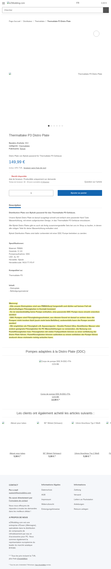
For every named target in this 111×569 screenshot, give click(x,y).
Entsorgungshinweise (50, 509)
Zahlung (77, 490)
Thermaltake (24, 146)
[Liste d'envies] (92, 3)
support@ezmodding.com (20, 493)
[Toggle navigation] (3, 2)
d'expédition (22, 559)
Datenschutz (46, 490)
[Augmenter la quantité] (50, 193)
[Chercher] (106, 10)
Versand (77, 495)
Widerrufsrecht (47, 504)
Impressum (46, 499)
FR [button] (77, 3)
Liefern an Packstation (83, 499)
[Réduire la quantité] (12, 193)
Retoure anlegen (81, 509)
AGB (43, 495)
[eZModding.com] (16, 3)
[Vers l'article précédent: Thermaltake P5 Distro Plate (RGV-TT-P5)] (93, 21)
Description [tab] (15, 205)
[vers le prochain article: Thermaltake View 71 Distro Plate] (99, 21)
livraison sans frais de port (35, 168)
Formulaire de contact (18, 501)
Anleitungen (79, 504)
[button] (87, 3)
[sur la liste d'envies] (96, 34)
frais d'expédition (40, 565)
